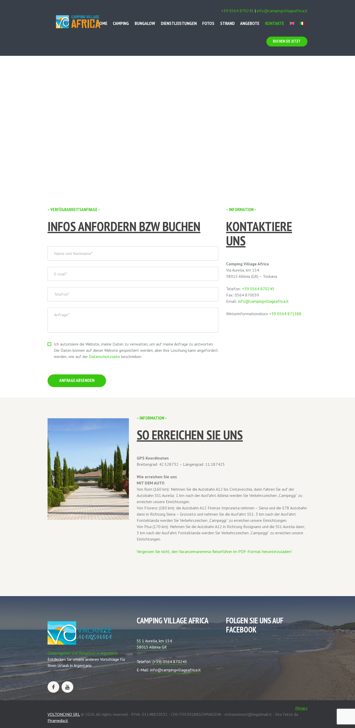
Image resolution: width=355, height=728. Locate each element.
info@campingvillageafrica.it (282, 10)
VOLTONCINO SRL (64, 714)
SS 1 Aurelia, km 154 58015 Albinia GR (154, 644)
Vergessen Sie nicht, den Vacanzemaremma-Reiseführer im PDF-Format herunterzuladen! (214, 551)
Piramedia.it (58, 720)
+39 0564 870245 (237, 10)
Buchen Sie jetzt (287, 41)
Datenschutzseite (104, 356)
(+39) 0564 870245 (170, 661)
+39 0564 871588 (285, 313)
